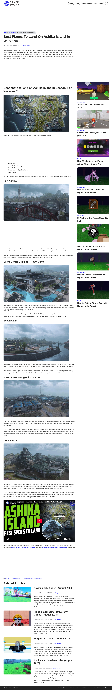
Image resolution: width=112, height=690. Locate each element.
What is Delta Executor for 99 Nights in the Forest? (91, 247)
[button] (106, 3)
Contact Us (83, 687)
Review (101, 3)
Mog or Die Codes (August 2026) (52, 638)
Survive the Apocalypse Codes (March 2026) (91, 134)
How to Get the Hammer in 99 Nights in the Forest (91, 276)
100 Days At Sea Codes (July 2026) (90, 105)
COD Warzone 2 (12, 32)
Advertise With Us (62, 687)
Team (76, 687)
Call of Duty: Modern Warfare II (13, 578)
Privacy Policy (91, 687)
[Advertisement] (56, 18)
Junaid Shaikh (26, 45)
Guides (71, 3)
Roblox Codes (92, 3)
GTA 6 (77, 3)
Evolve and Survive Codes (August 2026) (53, 662)
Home (5, 32)
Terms (98, 687)
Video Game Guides (36, 578)
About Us (71, 687)
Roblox (84, 3)
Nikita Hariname (57, 668)
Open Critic (105, 687)
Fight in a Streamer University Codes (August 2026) (51, 613)
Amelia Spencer (57, 593)
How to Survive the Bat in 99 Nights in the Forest (90, 191)
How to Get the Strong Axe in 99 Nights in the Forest (92, 304)
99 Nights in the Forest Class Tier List (93, 219)
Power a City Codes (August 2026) (53, 588)
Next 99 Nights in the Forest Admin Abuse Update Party (90, 162)
